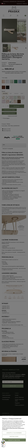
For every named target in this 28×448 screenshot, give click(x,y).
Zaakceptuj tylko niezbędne (14, 432)
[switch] (3, 446)
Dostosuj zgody (14, 436)
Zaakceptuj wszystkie (14, 440)
